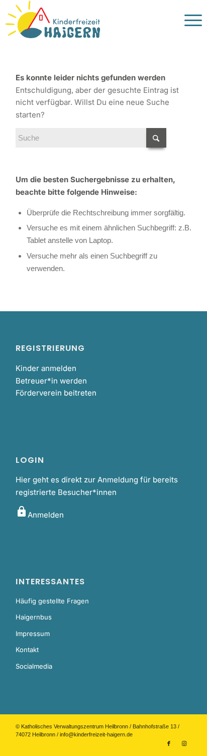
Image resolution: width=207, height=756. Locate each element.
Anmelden (40, 515)
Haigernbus (34, 617)
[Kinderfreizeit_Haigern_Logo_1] (83, 20)
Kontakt (27, 650)
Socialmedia (34, 666)
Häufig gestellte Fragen (52, 601)
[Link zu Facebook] (168, 743)
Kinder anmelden (46, 368)
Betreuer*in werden (51, 381)
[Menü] (188, 20)
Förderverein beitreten (56, 393)
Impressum (33, 633)
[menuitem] (188, 20)
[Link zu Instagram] (183, 743)
